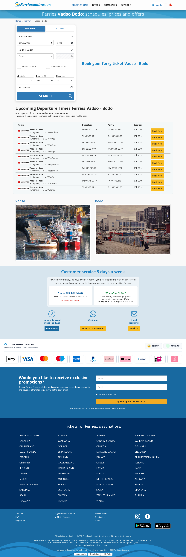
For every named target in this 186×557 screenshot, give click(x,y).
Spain (22, 495)
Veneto (62, 500)
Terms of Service (116, 408)
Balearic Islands (145, 435)
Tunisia (139, 495)
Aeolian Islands (29, 435)
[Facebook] (148, 516)
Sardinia (24, 489)
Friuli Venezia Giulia (147, 457)
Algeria (101, 435)
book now (157, 131)
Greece (100, 462)
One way (59, 28)
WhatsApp (93, 320)
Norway (140, 478)
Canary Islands (105, 440)
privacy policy (112, 394)
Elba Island (65, 451)
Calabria (24, 440)
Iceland (139, 462)
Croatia (101, 446)
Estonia (24, 457)
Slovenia (140, 489)
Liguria (23, 473)
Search (45, 96)
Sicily (99, 489)
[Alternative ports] (19, 67)
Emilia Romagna (106, 451)
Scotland (64, 489)
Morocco (63, 478)
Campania (64, 440)
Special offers (101, 513)
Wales (100, 500)
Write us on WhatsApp (93, 328)
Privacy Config (80, 554)
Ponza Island (104, 484)
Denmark (140, 446)
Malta (100, 473)
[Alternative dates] (48, 67)
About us (19, 513)
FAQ (17, 517)
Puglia (139, 484)
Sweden (62, 495)
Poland (62, 484)
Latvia (100, 468)
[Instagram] (139, 516)
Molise (23, 478)
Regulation (20, 520)
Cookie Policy (106, 554)
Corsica (62, 446)
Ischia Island (66, 468)
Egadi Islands (27, 451)
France (100, 457)
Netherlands (104, 478)
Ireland (24, 468)
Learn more (52, 328)
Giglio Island (66, 462)
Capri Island (26, 446)
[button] (126, 5)
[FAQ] (52, 315)
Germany (24, 462)
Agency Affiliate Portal (65, 513)
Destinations (100, 517)
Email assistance (134, 321)
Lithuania (64, 473)
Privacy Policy (102, 536)
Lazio (138, 468)
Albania (63, 435)
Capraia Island (144, 440)
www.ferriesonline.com (33, 5)
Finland (63, 457)
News (97, 520)
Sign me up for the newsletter (131, 401)
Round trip (30, 28)
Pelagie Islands (28, 484)
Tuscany (24, 500)
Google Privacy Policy (101, 408)
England (140, 451)
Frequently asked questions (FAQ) (51, 321)
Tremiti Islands (105, 495)
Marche (139, 473)
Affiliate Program (62, 517)
